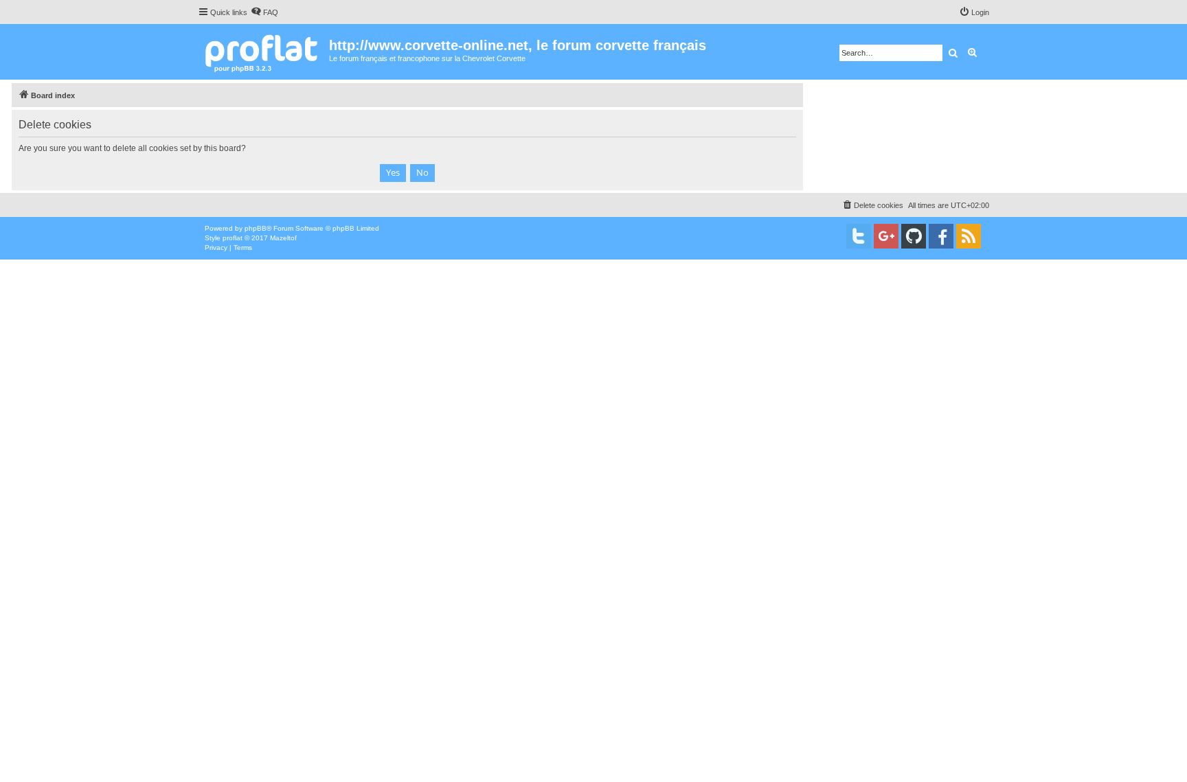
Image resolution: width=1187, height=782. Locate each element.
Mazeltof (283, 238)
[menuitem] (264, 12)
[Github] (913, 236)
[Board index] (263, 51)
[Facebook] (941, 236)
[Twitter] (858, 236)
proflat (232, 238)
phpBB (256, 228)
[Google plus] (886, 236)
